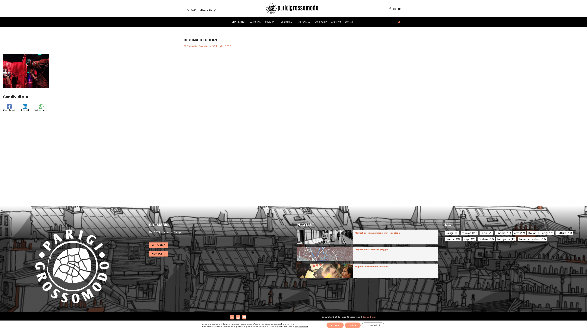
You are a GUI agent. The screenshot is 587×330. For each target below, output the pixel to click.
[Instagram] (394, 8)
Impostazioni (373, 325)
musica (469, 233)
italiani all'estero (532, 239)
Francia (453, 239)
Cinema (503, 233)
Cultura (564, 233)
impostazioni (301, 326)
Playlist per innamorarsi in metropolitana (377, 233)
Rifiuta (352, 325)
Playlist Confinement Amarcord (372, 266)
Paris (486, 233)
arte (519, 233)
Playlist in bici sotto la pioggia (371, 249)
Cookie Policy (369, 317)
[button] (275, 22)
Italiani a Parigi (540, 233)
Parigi (452, 233)
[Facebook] (390, 8)
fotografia (506, 239)
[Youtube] (244, 317)
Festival (486, 239)
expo (469, 239)
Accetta (335, 325)
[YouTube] (399, 8)
